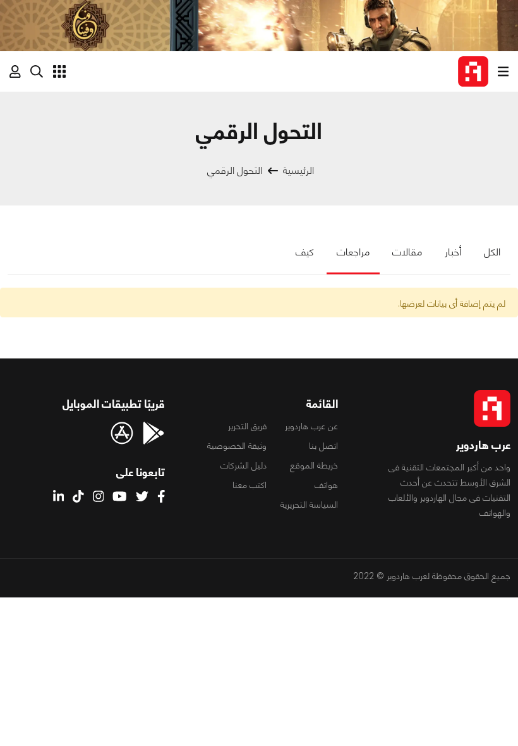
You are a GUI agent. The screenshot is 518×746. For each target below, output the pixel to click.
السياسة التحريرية (309, 504)
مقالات (407, 252)
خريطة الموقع (314, 465)
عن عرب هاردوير (311, 426)
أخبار (453, 252)
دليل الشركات (243, 465)
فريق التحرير (247, 426)
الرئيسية (298, 170)
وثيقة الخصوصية (237, 445)
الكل (492, 252)
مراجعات (353, 252)
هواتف (326, 485)
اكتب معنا (249, 485)
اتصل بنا (323, 445)
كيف (305, 252)
